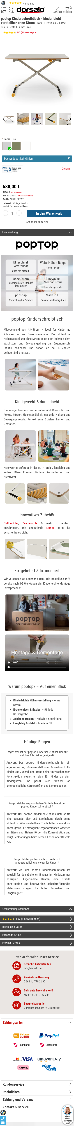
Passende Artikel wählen (18, 158)
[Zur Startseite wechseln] (30, 9)
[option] (6, 146)
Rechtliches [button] (11, 1092)
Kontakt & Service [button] (16, 1107)
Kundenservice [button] (13, 1084)
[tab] (37, 1022)
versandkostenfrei (25, 195)
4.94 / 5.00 (28, 3)
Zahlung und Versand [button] (18, 1099)
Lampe (50, 528)
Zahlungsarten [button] (13, 1022)
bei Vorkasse (16, 192)
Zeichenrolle (29, 523)
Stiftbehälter (11, 523)
